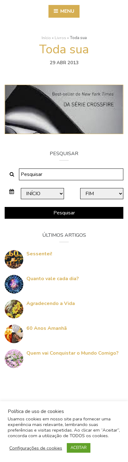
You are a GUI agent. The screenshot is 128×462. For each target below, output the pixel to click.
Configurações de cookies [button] (35, 448)
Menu (66, 11)
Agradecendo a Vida (50, 303)
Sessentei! (39, 253)
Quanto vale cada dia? (52, 278)
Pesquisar (64, 212)
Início (46, 38)
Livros (60, 38)
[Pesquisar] (12, 174)
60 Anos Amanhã (46, 328)
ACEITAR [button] (79, 448)
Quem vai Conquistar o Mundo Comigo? (72, 353)
